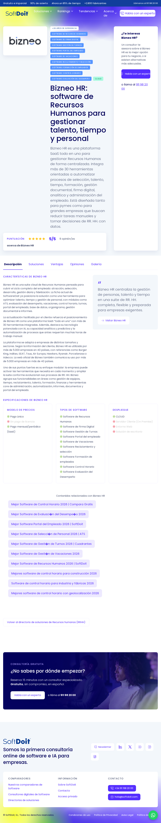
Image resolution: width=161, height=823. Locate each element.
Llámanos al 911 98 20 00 (146, 3)
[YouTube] (140, 747)
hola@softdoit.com (126, 796)
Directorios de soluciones (23, 800)
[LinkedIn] (120, 747)
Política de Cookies (147, 815)
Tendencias (87, 11)
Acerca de (109, 13)
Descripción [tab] (13, 264)
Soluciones (41, 11)
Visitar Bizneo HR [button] (115, 320)
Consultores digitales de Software (29, 794)
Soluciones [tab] (36, 264)
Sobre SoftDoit (67, 784)
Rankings (64, 11)
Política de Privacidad (106, 815)
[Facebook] (95, 757)
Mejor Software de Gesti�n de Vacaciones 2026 (45, 554)
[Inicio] (17, 13)
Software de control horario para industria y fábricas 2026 (52, 583)
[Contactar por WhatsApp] (153, 815)
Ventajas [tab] (57, 264)
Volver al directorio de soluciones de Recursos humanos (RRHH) (46, 622)
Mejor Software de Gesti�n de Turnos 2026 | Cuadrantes (51, 544)
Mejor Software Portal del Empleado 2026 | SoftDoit (47, 524)
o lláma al (62, 695)
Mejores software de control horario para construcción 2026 (54, 573)
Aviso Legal (127, 815)
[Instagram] (149, 747)
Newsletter (104, 747)
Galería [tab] (96, 264)
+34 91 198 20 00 (124, 788)
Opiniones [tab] (77, 264)
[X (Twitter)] (130, 747)
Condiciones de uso (79, 815)
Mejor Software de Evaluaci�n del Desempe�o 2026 (48, 514)
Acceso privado (67, 796)
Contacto (64, 790)
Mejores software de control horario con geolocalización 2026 (55, 593)
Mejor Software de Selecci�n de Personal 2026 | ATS (48, 534)
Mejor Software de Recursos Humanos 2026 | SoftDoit (49, 563)
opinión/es (67, 239)
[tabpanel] (80, 379)
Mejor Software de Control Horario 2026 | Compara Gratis (52, 504)
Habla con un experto (140, 13)
